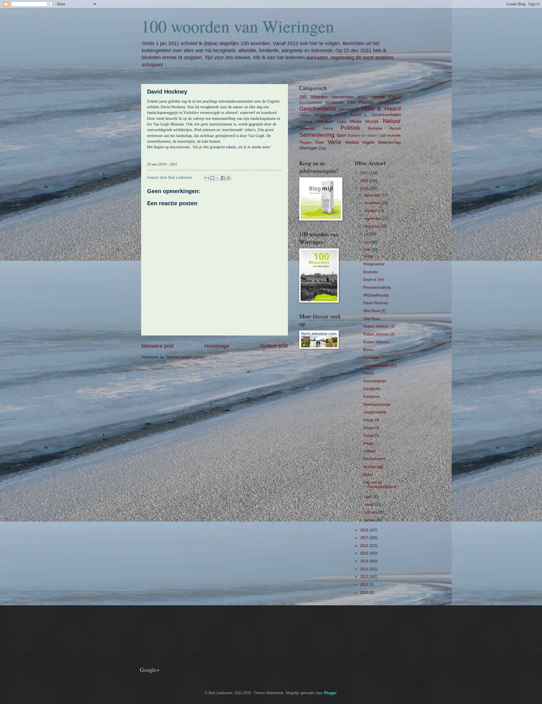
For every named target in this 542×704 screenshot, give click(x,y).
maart (369, 504)
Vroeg (368, 256)
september (373, 219)
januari (370, 520)
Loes (341, 121)
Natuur (392, 121)
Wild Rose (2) (374, 311)
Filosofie (366, 102)
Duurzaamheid (310, 102)
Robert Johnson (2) (378, 334)
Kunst (355, 114)
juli (367, 234)
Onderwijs (307, 128)
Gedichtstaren (389, 102)
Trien (319, 142)
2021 (364, 173)
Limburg (305, 122)
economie (334, 102)
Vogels (368, 142)
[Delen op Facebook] (223, 178)
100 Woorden (313, 96)
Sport (341, 135)
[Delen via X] (217, 178)
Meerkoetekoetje (376, 404)
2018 (364, 530)
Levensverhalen (386, 114)
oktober (371, 211)
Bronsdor (370, 272)
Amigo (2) (371, 435)
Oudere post (274, 346)
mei (367, 250)
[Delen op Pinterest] (228, 178)
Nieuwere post (157, 346)
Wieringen (308, 147)
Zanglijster (371, 389)
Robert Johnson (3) (378, 326)
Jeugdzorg (322, 115)
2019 (364, 188)
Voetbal (352, 142)
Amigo (368, 443)
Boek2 (363, 97)
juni (367, 242)
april (368, 497)
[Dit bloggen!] (212, 178)
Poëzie (328, 128)
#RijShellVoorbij (376, 295)
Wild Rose (371, 319)
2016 (364, 546)
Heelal (368, 373)
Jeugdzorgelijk (375, 412)
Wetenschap (389, 142)
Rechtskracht (374, 459)
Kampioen (371, 396)
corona (378, 96)
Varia (334, 141)
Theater (305, 142)
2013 (364, 569)
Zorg (322, 148)
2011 (364, 584)
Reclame (375, 128)
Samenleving (317, 134)
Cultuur (395, 97)
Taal (382, 135)
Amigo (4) (371, 420)
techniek (394, 135)
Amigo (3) (371, 428)
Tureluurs (371, 358)
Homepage (216, 346)
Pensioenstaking (376, 287)
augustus (372, 226)
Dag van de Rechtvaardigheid (379, 484)
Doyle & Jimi (373, 279)
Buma (368, 350)
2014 (364, 561)
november (373, 203)
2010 (364, 592)
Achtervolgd (373, 467)
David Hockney (375, 303)
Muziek (372, 121)
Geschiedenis (317, 108)
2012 (364, 577)
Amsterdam (343, 96)
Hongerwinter (373, 264)
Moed (367, 475)
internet (305, 115)
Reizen (395, 128)
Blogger (330, 693)
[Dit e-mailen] (207, 178)
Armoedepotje (374, 381)
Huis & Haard (381, 108)
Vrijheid (369, 451)
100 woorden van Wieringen (237, 26)
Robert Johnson (376, 342)
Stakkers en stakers (363, 135)
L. (366, 115)
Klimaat (341, 115)
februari (371, 512)
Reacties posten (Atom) (185, 357)
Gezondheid (349, 109)
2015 (364, 553)
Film (351, 102)
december (373, 195)
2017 (364, 538)
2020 (364, 181)
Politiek (350, 127)
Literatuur (324, 121)
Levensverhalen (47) (379, 365)
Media (355, 121)
